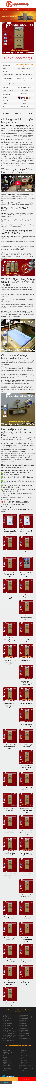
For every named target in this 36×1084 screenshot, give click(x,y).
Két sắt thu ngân (7, 1030)
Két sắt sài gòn (7, 1015)
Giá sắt (4, 1055)
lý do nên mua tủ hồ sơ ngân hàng (9, 809)
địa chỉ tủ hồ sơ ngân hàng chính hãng (26, 725)
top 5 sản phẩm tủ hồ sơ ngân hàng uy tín (9, 1004)
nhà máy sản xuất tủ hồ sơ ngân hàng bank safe (26, 832)
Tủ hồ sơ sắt (6, 1054)
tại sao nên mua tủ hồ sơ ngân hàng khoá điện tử (26, 617)
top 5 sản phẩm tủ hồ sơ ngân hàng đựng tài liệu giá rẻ (10, 705)
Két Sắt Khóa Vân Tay (8, 1033)
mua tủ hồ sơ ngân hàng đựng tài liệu (26, 661)
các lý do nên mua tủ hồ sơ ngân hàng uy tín (26, 982)
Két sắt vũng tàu (7, 1018)
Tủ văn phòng (22, 1064)
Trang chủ (9, 1079)
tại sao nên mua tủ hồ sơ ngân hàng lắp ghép (9, 574)
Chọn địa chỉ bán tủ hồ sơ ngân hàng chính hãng (26, 574)
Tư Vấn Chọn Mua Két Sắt (10, 1032)
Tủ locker (21, 1057)
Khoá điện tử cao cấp (8, 1040)
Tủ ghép (5, 1057)
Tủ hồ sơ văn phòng (24, 1062)
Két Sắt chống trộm (24, 1037)
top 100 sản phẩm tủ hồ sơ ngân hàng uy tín (9, 639)
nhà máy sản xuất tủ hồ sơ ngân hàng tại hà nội (26, 896)
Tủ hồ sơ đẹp (6, 1050)
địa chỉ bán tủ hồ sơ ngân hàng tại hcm (9, 553)
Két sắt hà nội (22, 1020)
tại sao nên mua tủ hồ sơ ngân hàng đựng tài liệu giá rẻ (10, 662)
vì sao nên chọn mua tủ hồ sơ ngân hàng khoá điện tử (9, 982)
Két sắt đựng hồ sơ (24, 1035)
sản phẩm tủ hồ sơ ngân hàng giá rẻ (10, 854)
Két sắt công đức (23, 1030)
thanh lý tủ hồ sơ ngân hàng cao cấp (26, 745)
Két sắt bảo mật (7, 1027)
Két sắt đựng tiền (7, 1022)
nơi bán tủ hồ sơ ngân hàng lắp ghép (26, 553)
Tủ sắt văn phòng (7, 1052)
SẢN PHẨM (18, 9)
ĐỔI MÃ (6, 9)
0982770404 (27, 1079)
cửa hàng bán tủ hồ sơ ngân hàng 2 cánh (26, 704)
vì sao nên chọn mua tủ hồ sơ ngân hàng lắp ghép (26, 939)
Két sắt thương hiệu (8, 1028)
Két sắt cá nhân (23, 1027)
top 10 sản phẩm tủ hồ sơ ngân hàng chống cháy (26, 810)
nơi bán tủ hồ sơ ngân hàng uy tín (26, 596)
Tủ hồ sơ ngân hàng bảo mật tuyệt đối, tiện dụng (26, 531)
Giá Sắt (5, 1070)
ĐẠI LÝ (29, 9)
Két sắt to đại (6, 1025)
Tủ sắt (20, 1059)
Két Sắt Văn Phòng (24, 1033)
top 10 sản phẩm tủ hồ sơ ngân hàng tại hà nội (10, 875)
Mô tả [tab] (30, 113)
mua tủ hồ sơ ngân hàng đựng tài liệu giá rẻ (26, 639)
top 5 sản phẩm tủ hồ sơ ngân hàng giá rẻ (26, 854)
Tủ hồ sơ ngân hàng (8, 1064)
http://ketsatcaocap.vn (16, 507)
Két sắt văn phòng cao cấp (10, 1035)
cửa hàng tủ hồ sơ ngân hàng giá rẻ (10, 831)
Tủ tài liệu (21, 1052)
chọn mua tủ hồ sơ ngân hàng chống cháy (26, 767)
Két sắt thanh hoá (23, 1018)
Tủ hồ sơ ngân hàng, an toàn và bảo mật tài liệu (10, 531)
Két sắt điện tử (6, 1020)
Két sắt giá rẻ (22, 1023)
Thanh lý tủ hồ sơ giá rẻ (9, 1065)
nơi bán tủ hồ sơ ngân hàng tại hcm (26, 918)
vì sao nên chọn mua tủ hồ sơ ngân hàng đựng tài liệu (26, 682)
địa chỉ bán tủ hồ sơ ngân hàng (9, 788)
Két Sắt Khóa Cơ (23, 1032)
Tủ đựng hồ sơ (23, 1060)
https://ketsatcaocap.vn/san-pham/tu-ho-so (17, 510)
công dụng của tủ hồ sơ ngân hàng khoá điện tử (9, 596)
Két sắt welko (22, 1022)
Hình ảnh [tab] (18, 113)
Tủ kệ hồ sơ (22, 1070)
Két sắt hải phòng (23, 1015)
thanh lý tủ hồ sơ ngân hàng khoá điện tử (10, 961)
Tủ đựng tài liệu (7, 1060)
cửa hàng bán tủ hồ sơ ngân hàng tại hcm (10, 918)
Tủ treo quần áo (23, 1055)
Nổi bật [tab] (6, 113)
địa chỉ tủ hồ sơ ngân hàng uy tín (26, 961)
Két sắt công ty (23, 1025)
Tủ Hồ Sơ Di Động (7, 1069)
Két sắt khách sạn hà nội (25, 1017)
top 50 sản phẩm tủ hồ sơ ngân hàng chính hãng (10, 746)
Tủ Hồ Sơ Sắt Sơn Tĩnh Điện (26, 1069)
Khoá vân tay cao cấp (24, 1038)
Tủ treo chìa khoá (23, 1054)
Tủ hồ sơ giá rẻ (7, 1062)
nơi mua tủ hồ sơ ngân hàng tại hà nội (26, 788)
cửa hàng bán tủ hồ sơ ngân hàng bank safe (26, 875)
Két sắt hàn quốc (7, 1023)
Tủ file (4, 1059)
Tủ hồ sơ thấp (22, 1050)
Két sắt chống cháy (24, 1028)
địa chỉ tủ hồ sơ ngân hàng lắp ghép (9, 938)
